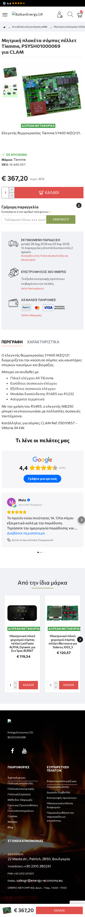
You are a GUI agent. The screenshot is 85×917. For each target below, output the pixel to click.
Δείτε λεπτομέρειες (32, 288)
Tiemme (20, 159)
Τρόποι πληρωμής (31, 315)
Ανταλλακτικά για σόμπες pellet (29, 26)
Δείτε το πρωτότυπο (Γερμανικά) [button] (32, 539)
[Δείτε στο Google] (11, 502)
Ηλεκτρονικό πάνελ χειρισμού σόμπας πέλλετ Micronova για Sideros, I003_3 (63, 641)
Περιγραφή (12, 342)
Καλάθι (59, 910)
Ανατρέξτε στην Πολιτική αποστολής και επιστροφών (44, 257)
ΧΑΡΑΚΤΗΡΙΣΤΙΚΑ (43, 342)
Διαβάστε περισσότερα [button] (26, 533)
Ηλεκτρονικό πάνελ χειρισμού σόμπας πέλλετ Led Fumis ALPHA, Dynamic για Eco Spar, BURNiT (22, 643)
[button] (3, 519)
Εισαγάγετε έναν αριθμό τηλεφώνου (25, 211)
